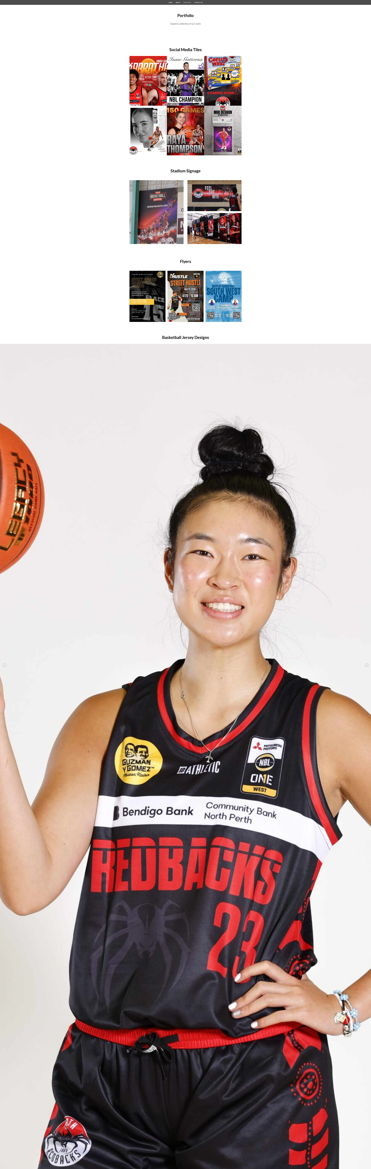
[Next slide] (366, 869)
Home (170, 2)
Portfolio (187, 2)
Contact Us (198, 2)
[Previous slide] (4, 869)
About (178, 2)
